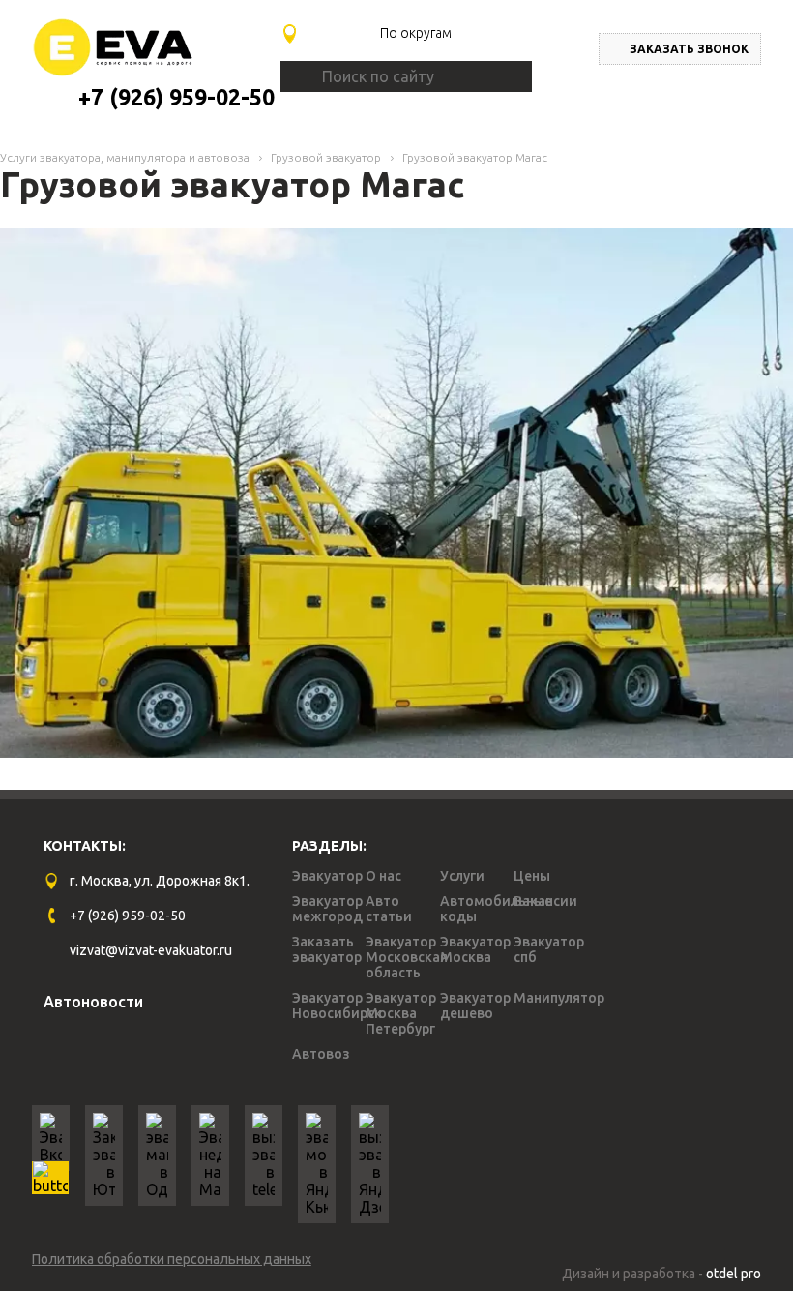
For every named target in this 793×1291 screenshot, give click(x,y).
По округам (416, 33)
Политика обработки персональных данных (171, 1259)
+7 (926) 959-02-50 (176, 97)
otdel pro (733, 1273)
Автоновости (93, 1001)
